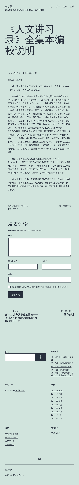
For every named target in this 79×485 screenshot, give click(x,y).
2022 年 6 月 (56, 398)
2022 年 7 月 (56, 394)
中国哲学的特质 (11, 437)
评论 (10, 235)
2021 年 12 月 (57, 419)
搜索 (7, 352)
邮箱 (44, 261)
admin (15, 209)
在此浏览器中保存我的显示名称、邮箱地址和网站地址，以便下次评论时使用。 (40, 287)
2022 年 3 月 (56, 408)
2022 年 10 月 (57, 391)
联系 (72, 6)
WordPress (19, 475)
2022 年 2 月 (56, 412)
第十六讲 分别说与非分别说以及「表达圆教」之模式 (62, 374)
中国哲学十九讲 (11, 434)
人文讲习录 (67, 206)
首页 (51, 6)
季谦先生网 (55, 433)
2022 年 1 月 (56, 415)
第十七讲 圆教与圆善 (60, 370)
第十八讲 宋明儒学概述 (61, 366)
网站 (10, 274)
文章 (65, 6)
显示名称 (12, 261)
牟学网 (9, 6)
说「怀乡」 (20, 390)
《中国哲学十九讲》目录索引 (62, 358)
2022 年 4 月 (56, 405)
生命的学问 (9, 444)
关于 (58, 6)
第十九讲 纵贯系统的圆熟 (62, 363)
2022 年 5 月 (56, 401)
